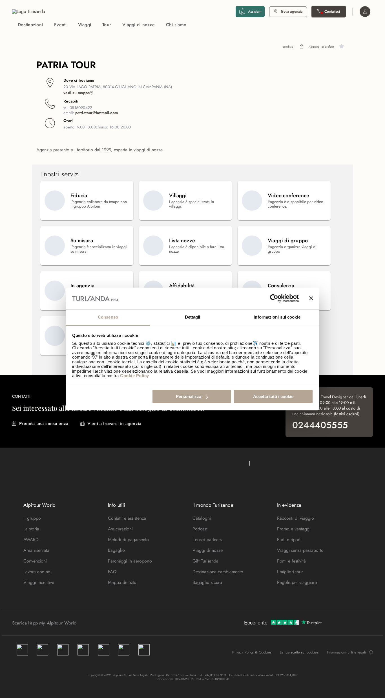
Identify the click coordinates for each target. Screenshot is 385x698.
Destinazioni (30, 24)
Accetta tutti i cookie (273, 396)
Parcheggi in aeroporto (130, 561)
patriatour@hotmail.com (96, 112)
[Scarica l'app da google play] (87, 623)
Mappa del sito (122, 582)
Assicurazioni (120, 529)
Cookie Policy (134, 375)
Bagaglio (116, 550)
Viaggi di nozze (138, 24)
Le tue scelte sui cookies (299, 652)
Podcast (200, 529)
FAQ (112, 571)
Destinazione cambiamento (218, 571)
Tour (106, 24)
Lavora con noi (37, 571)
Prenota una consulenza (43, 423)
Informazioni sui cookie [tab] (277, 317)
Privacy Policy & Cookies (251, 652)
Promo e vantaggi (294, 529)
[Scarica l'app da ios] (93, 623)
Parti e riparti (289, 539)
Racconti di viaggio (295, 518)
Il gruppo (32, 518)
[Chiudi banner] (311, 299)
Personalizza (188, 396)
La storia (31, 529)
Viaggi (84, 24)
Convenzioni (35, 561)
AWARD (31, 539)
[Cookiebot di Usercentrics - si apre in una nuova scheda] (274, 298)
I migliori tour (290, 571)
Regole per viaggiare (297, 582)
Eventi (60, 24)
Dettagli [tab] (192, 317)
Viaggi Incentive (38, 582)
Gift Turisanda (205, 561)
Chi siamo (176, 24)
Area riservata (36, 550)
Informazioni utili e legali (346, 652)
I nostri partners (207, 539)
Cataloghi (202, 518)
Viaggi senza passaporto (300, 550)
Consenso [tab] (108, 317)
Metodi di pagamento (128, 539)
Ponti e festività (291, 561)
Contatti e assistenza (127, 518)
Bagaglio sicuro (207, 582)
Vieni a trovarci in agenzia (114, 423)
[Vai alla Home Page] (28, 11)
